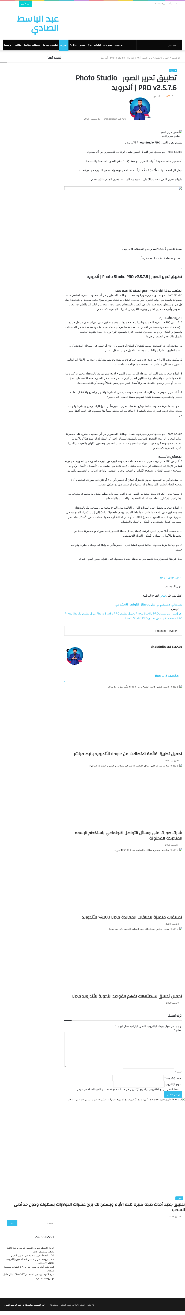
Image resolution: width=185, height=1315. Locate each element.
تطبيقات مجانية (50, 45)
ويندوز (82, 45)
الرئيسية (8, 45)
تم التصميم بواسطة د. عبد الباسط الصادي (24, 1304)
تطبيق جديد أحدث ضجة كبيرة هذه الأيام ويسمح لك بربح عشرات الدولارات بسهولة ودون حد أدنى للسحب (99, 1207)
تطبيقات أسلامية (32, 45)
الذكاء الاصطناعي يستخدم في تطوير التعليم (32, 1255)
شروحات (107, 45)
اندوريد (63, 45)
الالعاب (97, 45)
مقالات (18, 45)
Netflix (73, 45)
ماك (90, 45)
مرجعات (118, 45)
